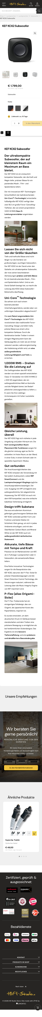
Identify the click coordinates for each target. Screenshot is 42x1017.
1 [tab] (19, 856)
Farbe (10, 102)
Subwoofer (35, 16)
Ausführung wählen (34, 833)
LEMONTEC (22, 1004)
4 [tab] (26, 856)
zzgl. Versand (19, 88)
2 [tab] (21, 856)
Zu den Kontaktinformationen (21, 768)
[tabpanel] (21, 827)
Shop (2, 16)
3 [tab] (23, 856)
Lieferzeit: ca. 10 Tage (19, 116)
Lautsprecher (11, 16)
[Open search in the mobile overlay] (21, 11)
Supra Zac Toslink (12, 840)
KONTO (37, 6)
